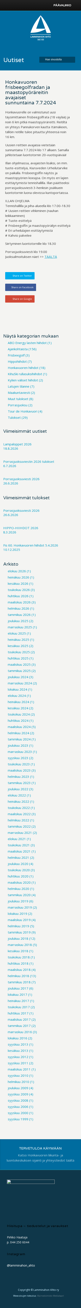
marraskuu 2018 (20, 945)
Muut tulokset (18, 399)
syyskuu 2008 (18, 1100)
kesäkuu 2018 (18, 951)
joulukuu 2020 (18, 864)
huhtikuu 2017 (18, 1013)
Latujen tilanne (18, 386)
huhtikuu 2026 (18, 596)
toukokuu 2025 (19, 652)
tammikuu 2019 (19, 932)
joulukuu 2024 (18, 677)
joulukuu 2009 (18, 1088)
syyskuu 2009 (18, 1094)
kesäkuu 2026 (18, 583)
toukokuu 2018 (19, 957)
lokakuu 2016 (17, 1038)
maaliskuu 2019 (19, 920)
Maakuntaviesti (19, 392)
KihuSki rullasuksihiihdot (25, 374)
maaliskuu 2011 (19, 1069)
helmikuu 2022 (18, 820)
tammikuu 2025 (19, 670)
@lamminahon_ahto (21, 1265)
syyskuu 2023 (18, 758)
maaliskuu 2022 (19, 814)
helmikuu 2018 (18, 976)
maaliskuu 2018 (19, 969)
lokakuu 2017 (17, 994)
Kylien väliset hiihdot (23, 380)
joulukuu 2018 (18, 938)
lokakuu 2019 (17, 913)
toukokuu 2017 (19, 1007)
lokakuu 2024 (17, 689)
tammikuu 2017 (19, 1025)
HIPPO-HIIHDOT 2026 (20, 528)
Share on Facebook (22, 287)
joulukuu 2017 (18, 988)
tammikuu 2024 (19, 739)
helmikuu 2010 (18, 1082)
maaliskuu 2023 (19, 770)
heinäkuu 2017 (18, 1001)
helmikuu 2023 (18, 776)
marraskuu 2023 (20, 751)
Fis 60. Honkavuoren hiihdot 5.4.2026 (30, 545)
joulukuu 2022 (18, 789)
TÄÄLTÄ (50, 256)
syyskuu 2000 (18, 1113)
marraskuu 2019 (20, 907)
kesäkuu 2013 (18, 1050)
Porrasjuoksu (17, 405)
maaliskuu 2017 (19, 1019)
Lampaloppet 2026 (17, 444)
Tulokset (14, 417)
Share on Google (22, 298)
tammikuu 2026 (19, 614)
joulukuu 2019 (18, 901)
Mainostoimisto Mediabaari (50, 1295)
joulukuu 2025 (18, 621)
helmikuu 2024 (18, 733)
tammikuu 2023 (19, 783)
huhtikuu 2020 (18, 876)
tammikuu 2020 (19, 895)
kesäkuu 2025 (18, 646)
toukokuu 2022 (19, 808)
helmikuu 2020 (18, 888)
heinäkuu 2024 (18, 702)
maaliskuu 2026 (19, 602)
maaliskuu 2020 (19, 882)
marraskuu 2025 (20, 627)
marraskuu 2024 (20, 683)
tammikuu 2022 (19, 826)
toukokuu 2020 (19, 870)
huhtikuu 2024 (18, 720)
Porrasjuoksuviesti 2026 (21, 479)
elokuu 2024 (17, 695)
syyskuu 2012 (18, 1057)
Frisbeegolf (16, 355)
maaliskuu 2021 (19, 851)
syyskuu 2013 (18, 1044)
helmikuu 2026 (18, 608)
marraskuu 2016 (20, 1032)
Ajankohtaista (18, 349)
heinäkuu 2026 (18, 577)
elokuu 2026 (17, 571)
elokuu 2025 (17, 633)
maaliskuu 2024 (19, 727)
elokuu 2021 (17, 839)
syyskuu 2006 (18, 1106)
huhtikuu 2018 (18, 963)
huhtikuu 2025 (18, 658)
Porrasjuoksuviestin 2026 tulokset (28, 461)
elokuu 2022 (17, 795)
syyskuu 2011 (18, 1063)
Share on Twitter (22, 275)
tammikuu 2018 (19, 982)
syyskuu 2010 (18, 1075)
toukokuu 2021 (19, 845)
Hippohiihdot (17, 361)
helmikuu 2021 (18, 857)
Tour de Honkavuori (22, 411)
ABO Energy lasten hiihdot (27, 343)
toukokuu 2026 (19, 590)
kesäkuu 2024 (18, 708)
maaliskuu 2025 (19, 664)
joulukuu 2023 (18, 745)
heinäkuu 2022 (18, 801)
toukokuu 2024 (19, 714)
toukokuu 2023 (19, 764)
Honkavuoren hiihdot (23, 367)
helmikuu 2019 (18, 926)
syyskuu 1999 (18, 1119)
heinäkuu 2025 (18, 639)
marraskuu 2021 (20, 832)
